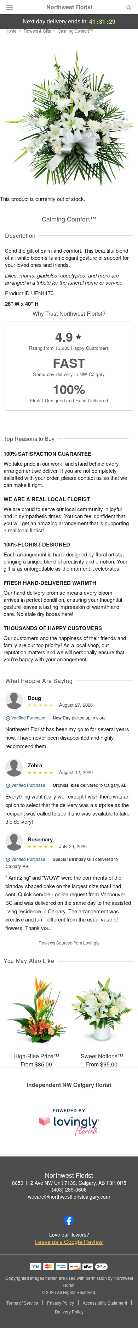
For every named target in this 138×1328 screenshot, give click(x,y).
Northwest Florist (69, 7)
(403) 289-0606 (69, 1189)
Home (11, 31)
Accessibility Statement (105, 1303)
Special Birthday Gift (73, 859)
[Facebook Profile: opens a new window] (69, 1220)
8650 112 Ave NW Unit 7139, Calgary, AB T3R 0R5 (69, 1182)
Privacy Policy (60, 1303)
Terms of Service (22, 1303)
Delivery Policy (69, 1312)
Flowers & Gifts (37, 31)
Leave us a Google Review (69, 1242)
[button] (123, 1312)
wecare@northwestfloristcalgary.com (69, 1196)
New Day (62, 718)
